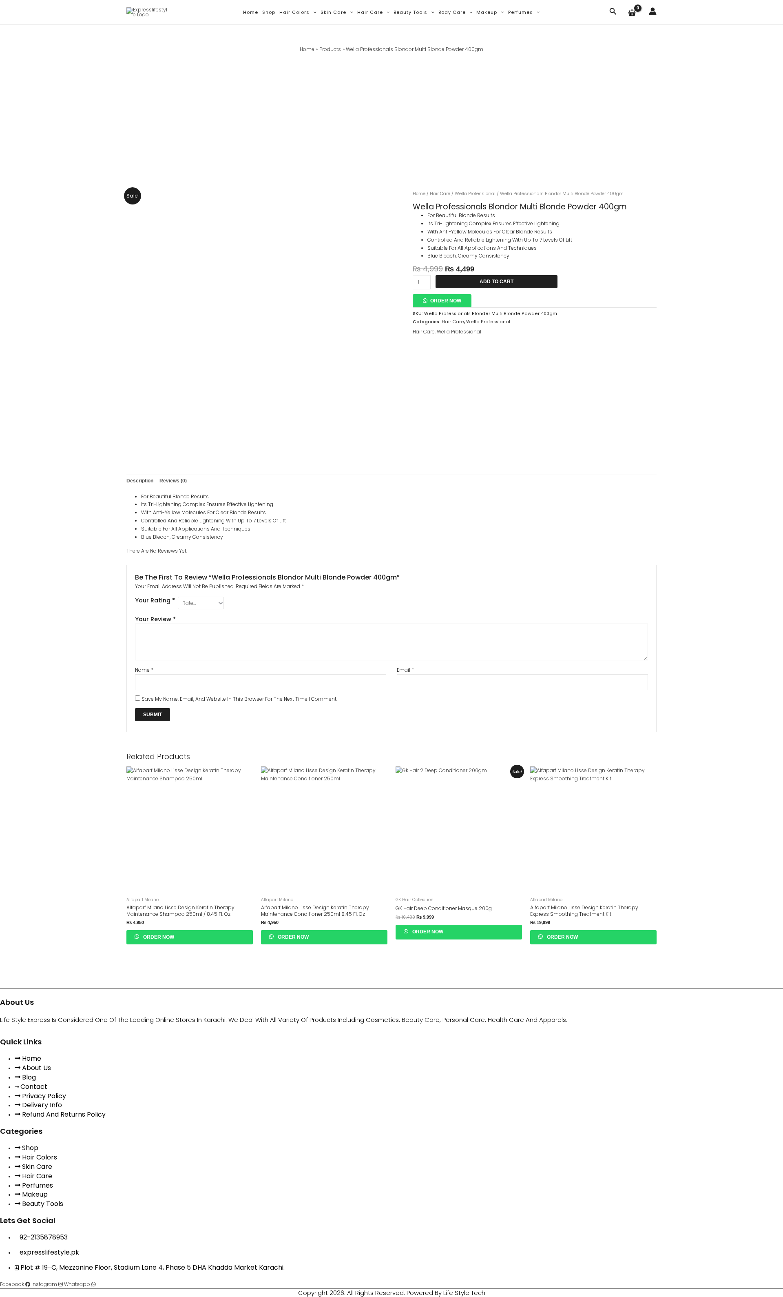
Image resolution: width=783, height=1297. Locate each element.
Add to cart (496, 281)
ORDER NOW (445, 301)
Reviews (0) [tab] (173, 481)
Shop (268, 12)
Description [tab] (139, 481)
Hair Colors (294, 12)
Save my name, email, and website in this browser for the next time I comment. (239, 698)
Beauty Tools (410, 12)
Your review (155, 619)
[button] (313, 12)
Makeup (486, 12)
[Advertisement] (391, 115)
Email (405, 669)
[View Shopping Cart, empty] (633, 13)
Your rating (155, 600)
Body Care (452, 12)
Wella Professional (475, 193)
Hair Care (370, 12)
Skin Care (333, 12)
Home (250, 12)
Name (144, 669)
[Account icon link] (653, 11)
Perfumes (520, 12)
